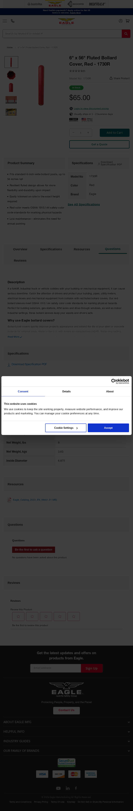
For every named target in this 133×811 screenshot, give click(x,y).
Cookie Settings (63, 427)
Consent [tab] (23, 391)
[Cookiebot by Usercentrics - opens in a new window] (114, 381)
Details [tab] (66, 391)
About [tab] (110, 391)
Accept (108, 427)
